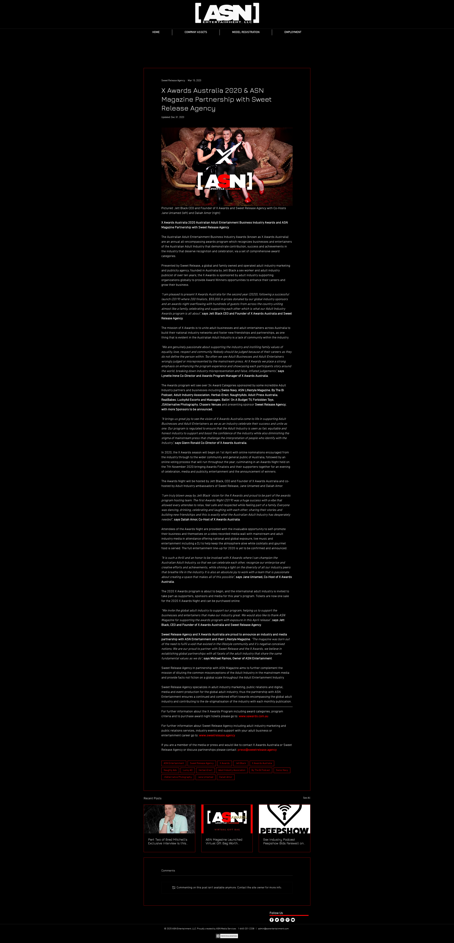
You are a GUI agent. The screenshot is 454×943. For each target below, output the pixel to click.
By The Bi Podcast (260, 770)
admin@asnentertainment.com (273, 928)
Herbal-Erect (205, 770)
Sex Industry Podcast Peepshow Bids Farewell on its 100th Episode (283, 841)
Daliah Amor (225, 777)
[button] (196, 32)
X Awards (225, 763)
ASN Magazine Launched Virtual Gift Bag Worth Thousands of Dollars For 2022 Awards (224, 841)
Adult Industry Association (231, 770)
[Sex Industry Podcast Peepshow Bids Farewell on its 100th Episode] (284, 819)
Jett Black (241, 763)
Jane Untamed (205, 777)
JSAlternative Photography (178, 777)
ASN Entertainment (174, 763)
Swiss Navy (282, 770)
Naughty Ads (170, 770)
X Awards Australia (262, 763)
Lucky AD (188, 770)
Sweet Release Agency (202, 763)
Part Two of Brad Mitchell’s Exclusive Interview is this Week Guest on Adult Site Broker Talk (167, 841)
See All (306, 797)
